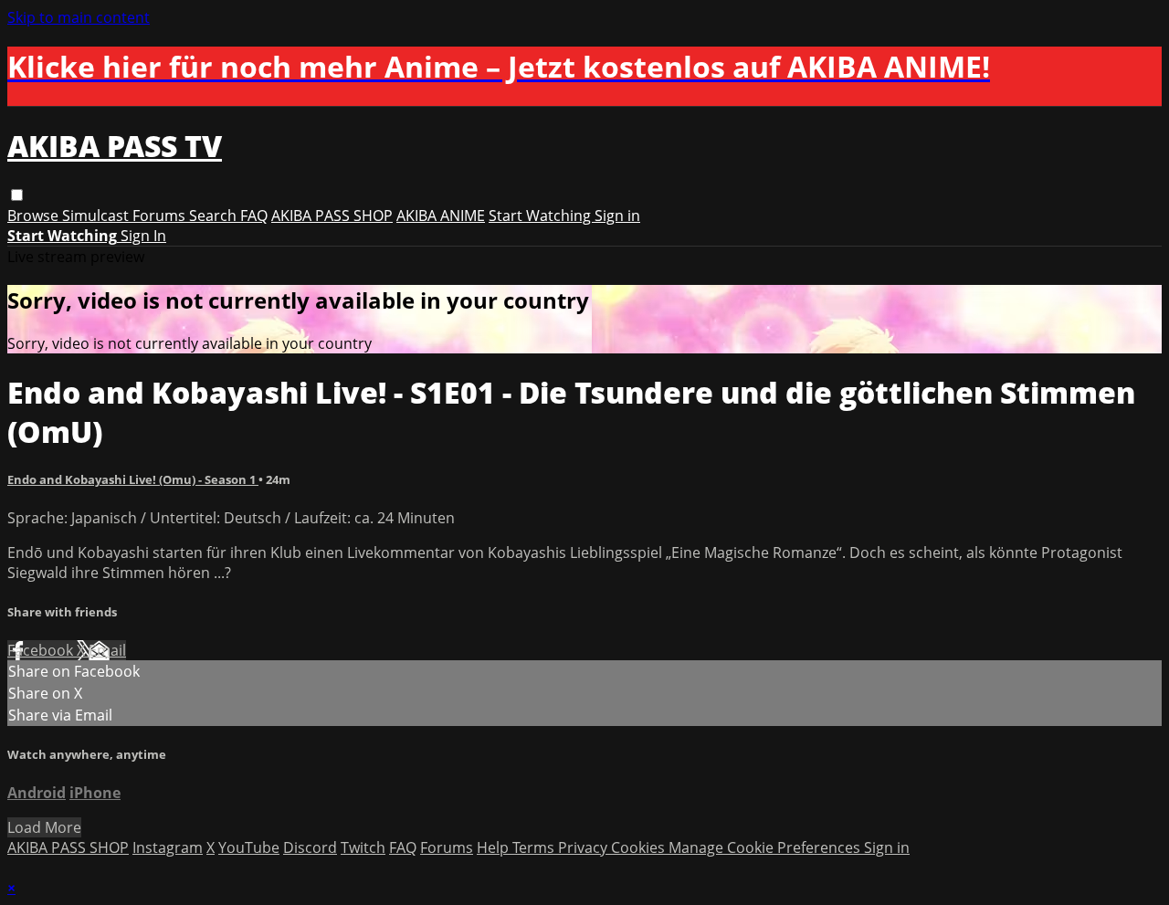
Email (107, 650)
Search (214, 215)
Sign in (617, 215)
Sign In (143, 236)
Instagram (167, 847)
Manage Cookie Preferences (766, 847)
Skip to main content (78, 17)
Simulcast (97, 215)
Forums (160, 215)
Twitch (363, 847)
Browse (34, 215)
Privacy (584, 847)
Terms (535, 847)
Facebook (42, 650)
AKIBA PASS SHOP (332, 215)
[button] (17, 195)
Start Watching (542, 215)
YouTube (248, 847)
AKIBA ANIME (440, 215)
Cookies (640, 847)
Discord (310, 847)
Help (494, 847)
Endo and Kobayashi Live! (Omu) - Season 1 (132, 479)
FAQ (254, 215)
